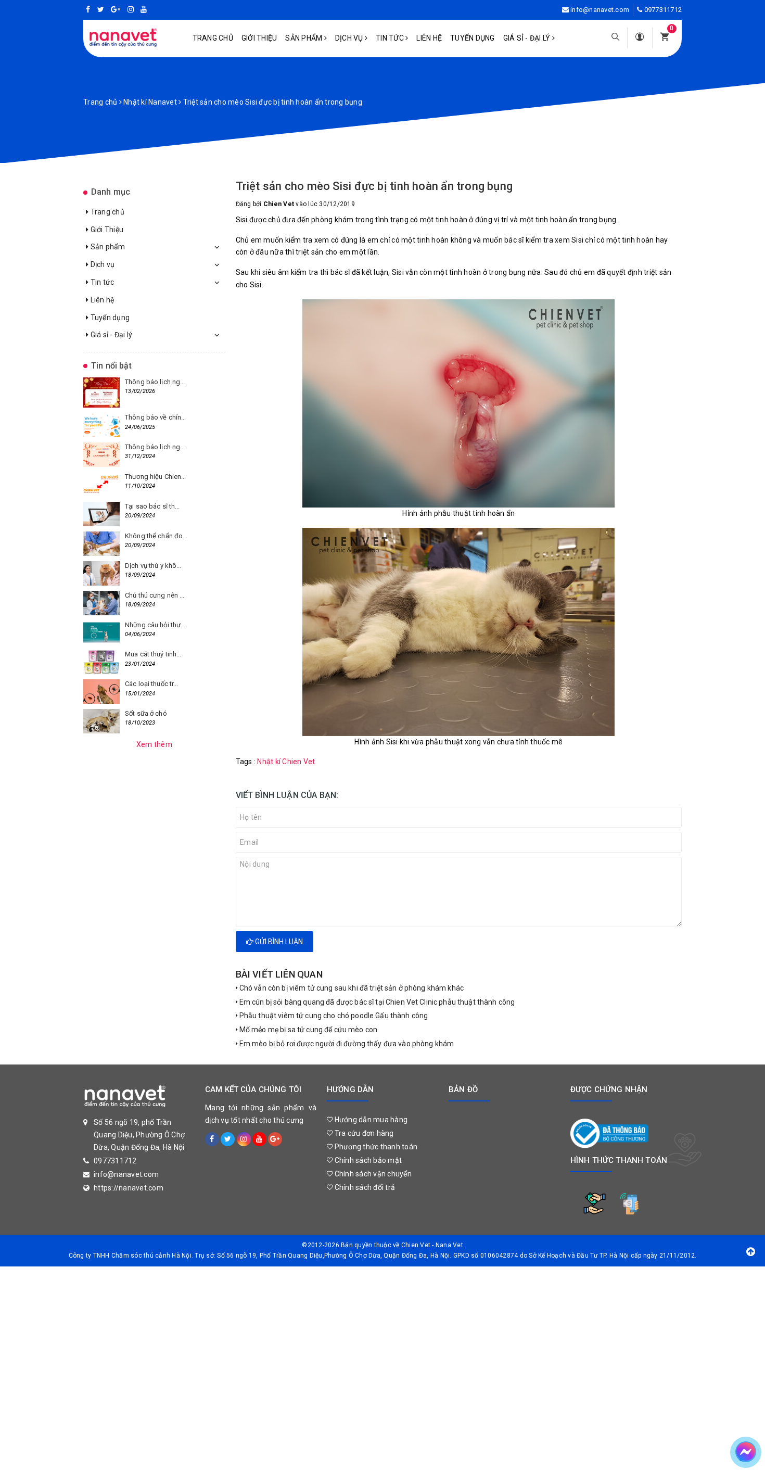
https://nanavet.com (128, 1188)
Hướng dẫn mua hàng (370, 1120)
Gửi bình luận (278, 941)
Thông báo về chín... (155, 417)
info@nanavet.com (599, 10)
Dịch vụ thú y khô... (153, 565)
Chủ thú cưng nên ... (155, 595)
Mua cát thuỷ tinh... (153, 654)
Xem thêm (154, 744)
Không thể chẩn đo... (156, 536)
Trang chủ (213, 38)
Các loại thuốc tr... (151, 684)
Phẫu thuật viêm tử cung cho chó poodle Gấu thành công (333, 1015)
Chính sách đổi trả (364, 1187)
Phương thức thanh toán (375, 1147)
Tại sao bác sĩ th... (152, 506)
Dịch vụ (350, 38)
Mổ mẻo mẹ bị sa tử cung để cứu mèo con (307, 1029)
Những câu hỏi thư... (155, 625)
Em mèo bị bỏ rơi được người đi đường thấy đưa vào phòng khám (346, 1044)
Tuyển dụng (472, 38)
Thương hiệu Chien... (155, 476)
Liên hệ (429, 38)
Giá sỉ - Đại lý (527, 38)
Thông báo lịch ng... (155, 382)
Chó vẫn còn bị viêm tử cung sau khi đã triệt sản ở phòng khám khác (351, 988)
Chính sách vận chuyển (372, 1174)
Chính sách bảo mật (367, 1160)
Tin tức (390, 38)
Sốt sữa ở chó (146, 713)
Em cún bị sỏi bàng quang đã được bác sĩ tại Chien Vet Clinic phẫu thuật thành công (376, 1002)
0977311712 (663, 10)
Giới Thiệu (259, 38)
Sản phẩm (304, 38)
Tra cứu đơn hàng (363, 1133)
